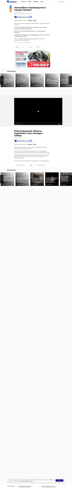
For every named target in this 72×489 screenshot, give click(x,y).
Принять (59, 480)
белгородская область (20, 165)
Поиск (62, 1)
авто (24, 46)
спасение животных (41, 165)
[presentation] (1, 80)
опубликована (34, 35)
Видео (29, 1)
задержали (28, 38)
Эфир (42, 1)
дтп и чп (30, 46)
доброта (31, 165)
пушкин (37, 46)
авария (17, 46)
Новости (23, 1)
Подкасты (36, 1)
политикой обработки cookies (26, 481)
